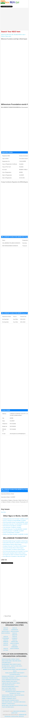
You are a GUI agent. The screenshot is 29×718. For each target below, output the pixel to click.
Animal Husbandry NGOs (9, 698)
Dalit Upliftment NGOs (8, 688)
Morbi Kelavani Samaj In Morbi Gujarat (12, 544)
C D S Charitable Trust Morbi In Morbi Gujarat (14, 549)
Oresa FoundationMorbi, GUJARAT (11, 532)
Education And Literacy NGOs (10, 659)
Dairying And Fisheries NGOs (10, 700)
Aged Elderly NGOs (7, 695)
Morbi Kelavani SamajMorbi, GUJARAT (12, 525)
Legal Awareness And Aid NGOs (10, 679)
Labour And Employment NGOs (10, 683)
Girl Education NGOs (8, 684)
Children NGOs (6, 662)
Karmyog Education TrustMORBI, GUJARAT (13, 530)
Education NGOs (19, 695)
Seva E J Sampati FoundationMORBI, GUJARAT (14, 520)
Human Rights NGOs (21, 676)
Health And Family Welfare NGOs (11, 660)
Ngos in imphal (5, 633)
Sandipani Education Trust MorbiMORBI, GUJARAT (15, 529)
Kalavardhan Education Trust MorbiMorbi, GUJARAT (15, 524)
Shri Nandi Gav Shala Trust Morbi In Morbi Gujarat (15, 554)
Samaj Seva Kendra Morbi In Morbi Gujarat (13, 547)
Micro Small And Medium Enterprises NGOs (14, 705)
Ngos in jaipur (14, 643)
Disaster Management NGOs (10, 686)
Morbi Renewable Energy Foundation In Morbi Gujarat (16, 541)
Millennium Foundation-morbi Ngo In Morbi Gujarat (14, 39)
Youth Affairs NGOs (7, 707)
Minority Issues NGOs (8, 703)
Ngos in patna (15, 631)
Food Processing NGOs (8, 690)
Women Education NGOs (9, 696)
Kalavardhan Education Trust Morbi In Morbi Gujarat (15, 542)
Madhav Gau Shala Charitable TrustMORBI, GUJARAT (16, 534)
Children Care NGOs (19, 702)
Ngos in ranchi (14, 648)
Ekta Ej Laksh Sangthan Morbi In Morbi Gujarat (14, 553)
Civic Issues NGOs (7, 702)
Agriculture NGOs (16, 666)
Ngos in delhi (6, 631)
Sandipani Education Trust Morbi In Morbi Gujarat (14, 546)
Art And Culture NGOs (8, 667)
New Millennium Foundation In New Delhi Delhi (14, 556)
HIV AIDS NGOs (6, 666)
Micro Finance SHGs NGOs (9, 681)
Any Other (3, 512)
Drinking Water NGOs (8, 676)
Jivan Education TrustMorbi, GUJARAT (12, 527)
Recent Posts (8, 616)
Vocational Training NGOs (9, 678)
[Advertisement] (14, 18)
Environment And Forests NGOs (11, 664)
